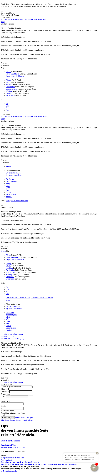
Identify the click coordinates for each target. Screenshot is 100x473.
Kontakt (9, 197)
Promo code (5, 394)
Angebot (11, 462)
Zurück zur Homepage (10, 441)
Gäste (3, 397)
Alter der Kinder (7, 411)
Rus (7, 110)
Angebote (10, 93)
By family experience (14, 175)
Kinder (3, 406)
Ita (7, 104)
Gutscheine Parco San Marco (42, 298)
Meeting (9, 91)
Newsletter (20, 462)
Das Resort (10, 179)
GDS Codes (47, 464)
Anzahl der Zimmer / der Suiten (13, 413)
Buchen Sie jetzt (7, 24)
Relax (8, 82)
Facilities (9, 84)
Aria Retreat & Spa (8, 19)
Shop (3, 22)
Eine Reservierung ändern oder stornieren (17, 420)
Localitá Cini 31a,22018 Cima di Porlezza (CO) (12, 337)
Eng (7, 106)
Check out (5, 392)
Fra (7, 108)
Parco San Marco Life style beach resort (31, 19)
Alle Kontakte (6, 460)
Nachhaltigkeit (11, 181)
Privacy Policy (7, 464)
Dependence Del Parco (15, 76)
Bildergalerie (11, 194)
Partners (35, 462)
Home (8, 166)
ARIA (8, 72)
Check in (4, 389)
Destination (10, 87)
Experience (10, 95)
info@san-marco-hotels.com (17, 201)
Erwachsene (5, 401)
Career (8, 192)
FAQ (8, 188)
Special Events (12, 89)
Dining (9, 80)
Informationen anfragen (24, 417)
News (8, 190)
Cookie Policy (19, 464)
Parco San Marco (13, 74)
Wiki (8, 186)
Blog (8, 183)
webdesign (9, 471)
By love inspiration (13, 173)
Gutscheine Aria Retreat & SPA (18, 298)
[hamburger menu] (2, 11)
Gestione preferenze (33, 464)
